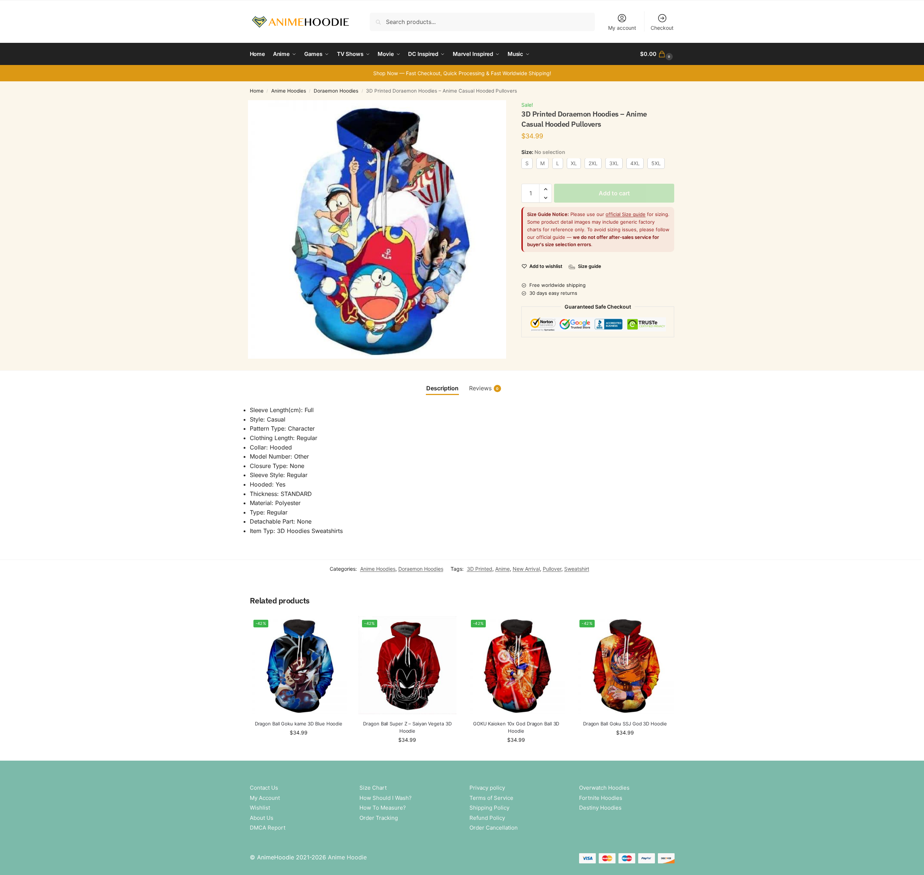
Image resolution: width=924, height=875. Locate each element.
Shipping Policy (489, 807)
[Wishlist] (336, 627)
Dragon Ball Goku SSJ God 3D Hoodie (625, 724)
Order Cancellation (493, 827)
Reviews (484, 388)
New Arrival (526, 569)
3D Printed (479, 569)
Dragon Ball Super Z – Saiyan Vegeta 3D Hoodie (407, 727)
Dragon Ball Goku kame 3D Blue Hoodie (298, 724)
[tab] (442, 388)
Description (442, 388)
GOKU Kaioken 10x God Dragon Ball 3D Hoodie (516, 727)
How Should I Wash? (385, 797)
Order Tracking (378, 817)
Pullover (552, 569)
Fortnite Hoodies (600, 797)
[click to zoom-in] (377, 229)
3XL (614, 163)
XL (574, 163)
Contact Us (264, 787)
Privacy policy (487, 787)
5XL (656, 163)
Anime (502, 569)
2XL (593, 163)
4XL (635, 163)
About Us (261, 817)
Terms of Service (491, 797)
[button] (657, 54)
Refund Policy (487, 817)
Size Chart (373, 787)
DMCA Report (267, 827)
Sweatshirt (576, 569)
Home (257, 91)
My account (622, 28)
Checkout (662, 28)
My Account (265, 797)
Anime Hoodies (288, 91)
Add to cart (614, 193)
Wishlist (260, 807)
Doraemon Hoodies (336, 91)
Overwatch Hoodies (604, 787)
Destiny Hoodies (600, 807)
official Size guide (626, 214)
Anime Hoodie (347, 857)
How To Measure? (382, 807)
